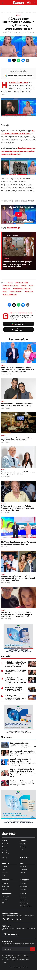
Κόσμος (4, 850)
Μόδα (4, 875)
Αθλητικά (5, 883)
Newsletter (5, 900)
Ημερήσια (23, 866)
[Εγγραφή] (32, 949)
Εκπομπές (23, 883)
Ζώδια (22, 863)
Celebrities (23, 844)
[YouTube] (16, 919)
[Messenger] (23, 60)
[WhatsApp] (18, 60)
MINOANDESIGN (22, 967)
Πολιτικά (4, 889)
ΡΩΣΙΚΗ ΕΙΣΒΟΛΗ (16, 292)
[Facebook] (9, 60)
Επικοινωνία (23, 900)
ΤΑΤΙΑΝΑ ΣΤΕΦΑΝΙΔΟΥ (10, 295)
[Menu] (3, 2)
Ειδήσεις (5, 841)
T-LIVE (10, 283)
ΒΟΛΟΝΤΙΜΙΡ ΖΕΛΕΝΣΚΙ (10, 286)
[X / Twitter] (14, 60)
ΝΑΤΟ (31, 286)
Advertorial (5, 897)
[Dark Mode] (29, 2)
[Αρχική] (9, 833)
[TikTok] (20, 919)
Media (21, 850)
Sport (4, 857)
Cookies (4, 962)
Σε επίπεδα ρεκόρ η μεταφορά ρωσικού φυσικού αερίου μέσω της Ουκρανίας (18, 151)
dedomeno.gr (13, 227)
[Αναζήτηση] (34, 2)
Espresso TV (24, 880)
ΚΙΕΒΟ (24, 286)
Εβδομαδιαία (24, 869)
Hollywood (23, 847)
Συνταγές (4, 872)
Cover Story (5, 853)
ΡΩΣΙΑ (5, 292)
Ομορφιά (5, 866)
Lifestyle (5, 863)
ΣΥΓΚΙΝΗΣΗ (29, 292)
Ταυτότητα (23, 897)
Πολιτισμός (24, 857)
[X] (12, 919)
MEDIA (18, 15)
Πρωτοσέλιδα (7, 880)
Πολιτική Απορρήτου (22, 959)
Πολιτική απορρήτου (26, 906)
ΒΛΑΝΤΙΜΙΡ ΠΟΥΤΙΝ (22, 283)
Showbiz (23, 841)
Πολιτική (4, 847)
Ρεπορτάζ (5, 844)
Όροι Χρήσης (24, 903)
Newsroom (23, 32)
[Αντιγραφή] (27, 60)
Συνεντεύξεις (23, 886)
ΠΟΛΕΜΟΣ (6, 289)
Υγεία (3, 869)
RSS (3, 903)
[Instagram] (7, 919)
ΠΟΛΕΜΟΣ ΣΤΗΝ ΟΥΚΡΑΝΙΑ (22, 289)
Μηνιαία (22, 872)
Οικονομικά (5, 886)
